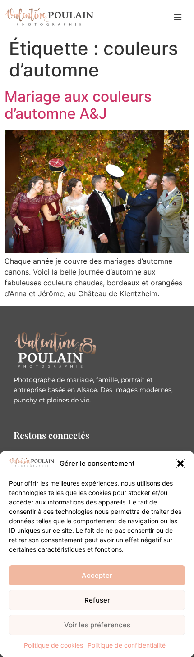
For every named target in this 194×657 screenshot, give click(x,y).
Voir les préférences (97, 625)
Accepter (97, 575)
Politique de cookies (53, 645)
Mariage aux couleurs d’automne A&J (78, 105)
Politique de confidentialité (127, 645)
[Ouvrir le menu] (177, 17)
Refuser (97, 600)
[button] (180, 463)
